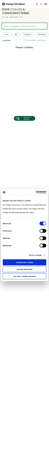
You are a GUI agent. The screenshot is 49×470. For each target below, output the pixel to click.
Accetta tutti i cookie (24, 262)
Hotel (6, 34)
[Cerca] (41, 4)
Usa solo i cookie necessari (24, 276)
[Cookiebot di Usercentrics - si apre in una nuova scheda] (35, 192)
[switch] (42, 231)
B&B (16, 34)
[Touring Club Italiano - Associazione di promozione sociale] (13, 4)
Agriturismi (42, 34)
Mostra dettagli (35, 255)
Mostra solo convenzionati (36, 40)
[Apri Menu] (45, 4)
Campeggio (27, 34)
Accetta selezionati (24, 269)
